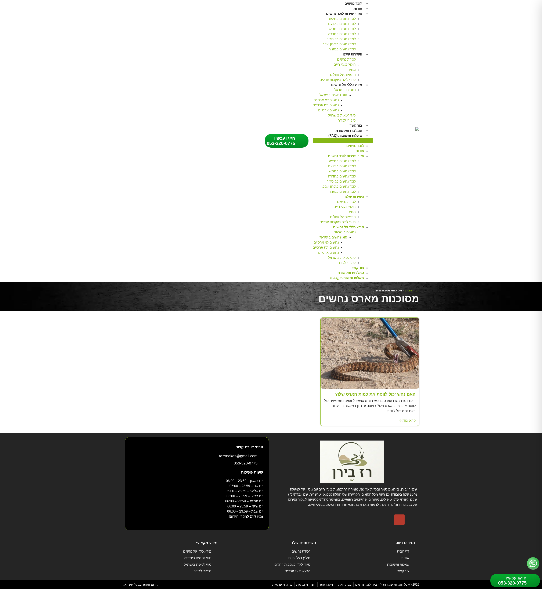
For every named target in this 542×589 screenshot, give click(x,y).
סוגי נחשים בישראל (333, 95)
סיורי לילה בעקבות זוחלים (338, 80)
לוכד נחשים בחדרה (342, 34)
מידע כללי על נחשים (346, 85)
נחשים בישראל (345, 90)
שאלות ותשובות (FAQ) (345, 135)
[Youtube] (387, 519)
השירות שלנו (352, 54)
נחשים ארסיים (328, 110)
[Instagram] (399, 519)
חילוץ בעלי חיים (345, 64)
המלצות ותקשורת (349, 130)
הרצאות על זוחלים (343, 74)
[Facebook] (411, 519)
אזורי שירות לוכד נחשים (344, 13)
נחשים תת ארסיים (326, 105)
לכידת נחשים (346, 59)
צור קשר (356, 125)
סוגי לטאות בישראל (342, 115)
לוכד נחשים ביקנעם (342, 24)
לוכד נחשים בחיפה (342, 19)
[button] (343, 140)
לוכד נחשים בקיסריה (341, 39)
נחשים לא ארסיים (326, 100)
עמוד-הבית (412, 290)
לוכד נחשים (353, 3)
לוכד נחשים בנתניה (342, 49)
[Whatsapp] (374, 519)
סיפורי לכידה (347, 120)
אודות (358, 8)
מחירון (351, 69)
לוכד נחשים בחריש (342, 29)
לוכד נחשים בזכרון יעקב (339, 44)
